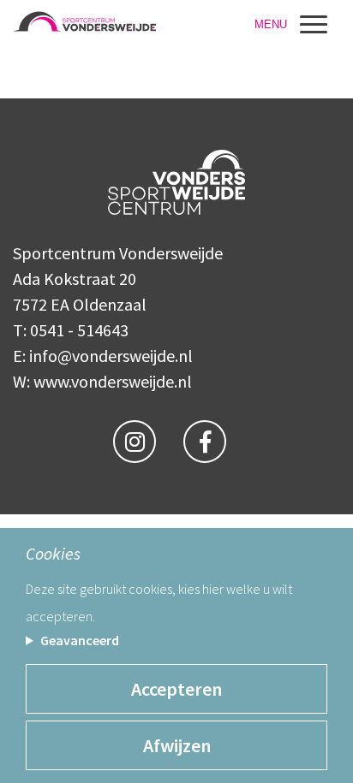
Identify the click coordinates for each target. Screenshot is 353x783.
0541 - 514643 (79, 330)
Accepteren (176, 689)
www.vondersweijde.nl (112, 381)
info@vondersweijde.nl (111, 355)
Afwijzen (177, 745)
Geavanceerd (79, 640)
